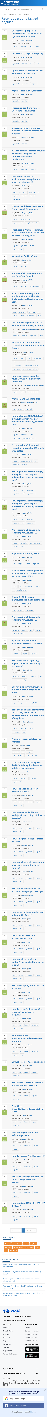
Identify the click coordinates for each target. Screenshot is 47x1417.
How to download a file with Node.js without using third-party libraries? (28, 815)
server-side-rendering (19, 680)
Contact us (6, 1337)
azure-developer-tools (31, 365)
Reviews (6, 1334)
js (38, 192)
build (37, 47)
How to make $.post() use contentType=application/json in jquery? (28, 962)
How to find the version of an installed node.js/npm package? (27, 890)
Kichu (31, 213)
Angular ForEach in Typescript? (27, 90)
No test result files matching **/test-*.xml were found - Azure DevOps (28, 345)
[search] (43, 9)
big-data (33, 1244)
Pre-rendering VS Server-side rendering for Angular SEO (26, 531)
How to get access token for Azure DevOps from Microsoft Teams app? (26, 379)
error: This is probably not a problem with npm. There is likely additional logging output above (27, 297)
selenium (31, 362)
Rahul (30, 580)
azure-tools (16, 369)
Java (22, 745)
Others (24, 260)
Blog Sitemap (7, 1351)
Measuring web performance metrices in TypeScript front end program (28, 131)
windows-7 (16, 654)
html (14, 802)
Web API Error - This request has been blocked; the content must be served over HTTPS (27, 573)
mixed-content (21, 590)
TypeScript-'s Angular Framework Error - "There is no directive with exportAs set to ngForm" (28, 232)
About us (6, 1328)
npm (22, 316)
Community (7, 1344)
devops (7, 1244)
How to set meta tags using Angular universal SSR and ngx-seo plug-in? (27, 663)
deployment (30, 316)
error (38, 64)
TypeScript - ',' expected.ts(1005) (27, 53)
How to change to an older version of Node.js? (25, 790)
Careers (27, 1328)
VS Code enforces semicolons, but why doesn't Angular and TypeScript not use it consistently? (28, 154)
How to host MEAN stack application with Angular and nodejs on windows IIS (26, 179)
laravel (21, 802)
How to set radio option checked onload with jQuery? (28, 913)
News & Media (8, 1331)
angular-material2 (35, 286)
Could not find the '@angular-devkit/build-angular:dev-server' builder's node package (27, 765)
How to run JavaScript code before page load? (25, 1134)
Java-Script (24, 1139)
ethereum (22, 192)
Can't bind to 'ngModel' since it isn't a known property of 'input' (28, 324)
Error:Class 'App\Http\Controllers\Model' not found (28, 1109)
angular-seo (16, 438)
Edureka (30, 352)
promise (23, 219)
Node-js (24, 186)
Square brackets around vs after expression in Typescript (27, 72)
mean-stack (16, 199)
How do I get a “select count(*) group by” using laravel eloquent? (27, 1012)
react (31, 64)
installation (16, 732)
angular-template (18, 755)
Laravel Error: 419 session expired (28, 1061)
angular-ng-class (32, 755)
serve (28, 564)
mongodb (24, 196)
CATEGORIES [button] (8, 1369)
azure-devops (17, 365)
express (32, 196)
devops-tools (16, 1244)
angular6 (33, 778)
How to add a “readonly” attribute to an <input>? (24, 937)
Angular (24, 213)
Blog (4, 1341)
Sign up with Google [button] (17, 1399)
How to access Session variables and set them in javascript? (27, 1084)
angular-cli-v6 (17, 782)
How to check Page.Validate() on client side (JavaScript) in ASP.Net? (27, 1179)
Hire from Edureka (31, 1341)
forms (32, 246)
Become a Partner (31, 1337)
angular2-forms (17, 249)
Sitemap (6, 1347)
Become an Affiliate (31, 1334)
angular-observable (32, 223)
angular (15, 47)
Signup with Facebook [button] (18, 1405)
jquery (15, 805)
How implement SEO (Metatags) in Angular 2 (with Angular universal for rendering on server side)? (28, 420)
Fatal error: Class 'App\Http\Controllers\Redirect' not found (27, 1038)
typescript (24, 47)
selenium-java (38, 358)
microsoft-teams (33, 392)
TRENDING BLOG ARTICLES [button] (14, 1373)
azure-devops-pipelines (30, 369)
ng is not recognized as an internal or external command (27, 642)
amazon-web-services (21, 1247)
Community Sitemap (10, 1354)
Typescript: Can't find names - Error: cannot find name (26, 109)
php (21, 805)
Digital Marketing (27, 403)
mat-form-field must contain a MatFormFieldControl (27, 274)
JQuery (24, 919)
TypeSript (24, 40)
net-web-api (28, 586)
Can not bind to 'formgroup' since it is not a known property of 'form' (28, 689)
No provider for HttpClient (25, 256)
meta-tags (24, 435)
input (41, 336)
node (14, 192)
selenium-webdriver (19, 362)
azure (22, 358)
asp (21, 586)
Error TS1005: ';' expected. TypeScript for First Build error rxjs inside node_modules (27, 33)
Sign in (32, 1412)
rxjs (31, 47)
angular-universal (29, 438)
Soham (30, 647)
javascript (25, 84)
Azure (24, 352)
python (26, 1244)
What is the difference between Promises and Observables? (27, 207)
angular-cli (34, 654)
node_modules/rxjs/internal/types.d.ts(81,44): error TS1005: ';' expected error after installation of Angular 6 (28, 714)
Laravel (24, 1019)
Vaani (31, 186)
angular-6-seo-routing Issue (25, 553)
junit (29, 358)
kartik (31, 795)
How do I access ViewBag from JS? (28, 1156)
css (23, 752)
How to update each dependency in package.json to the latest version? (28, 865)
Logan (31, 40)
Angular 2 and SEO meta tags (26, 398)
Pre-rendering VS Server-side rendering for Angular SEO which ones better (28, 448)
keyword (29, 409)
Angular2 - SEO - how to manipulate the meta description (28, 598)
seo (14, 409)
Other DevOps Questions (30, 329)
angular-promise (18, 223)
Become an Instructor (32, 1331)
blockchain (32, 192)
